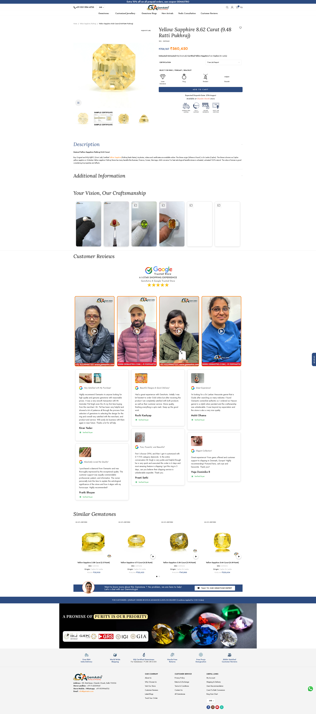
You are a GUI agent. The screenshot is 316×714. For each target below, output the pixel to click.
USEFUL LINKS (212, 674)
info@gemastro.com (86, 691)
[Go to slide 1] (156, 576)
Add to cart (201, 89)
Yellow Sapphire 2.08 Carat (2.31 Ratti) (94, 562)
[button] (94, 331)
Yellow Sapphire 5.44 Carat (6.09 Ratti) (222, 562)
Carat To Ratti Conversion (216, 690)
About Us (148, 678)
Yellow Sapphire (115, 157)
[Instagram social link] (213, 707)
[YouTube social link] (217, 707)
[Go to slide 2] (159, 576)
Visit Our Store (150, 686)
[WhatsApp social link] (222, 707)
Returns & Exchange (182, 682)
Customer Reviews (151, 690)
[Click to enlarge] (78, 103)
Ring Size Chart (212, 694)
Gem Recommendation (215, 686)
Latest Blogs (149, 694)
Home (75, 24)
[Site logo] (158, 7)
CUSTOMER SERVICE (183, 674)
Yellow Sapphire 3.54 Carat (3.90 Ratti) (179, 562)
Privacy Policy (180, 678)
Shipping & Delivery (214, 682)
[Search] (227, 7)
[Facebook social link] (208, 707)
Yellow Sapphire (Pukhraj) (88, 24)
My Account (211, 678)
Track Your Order (151, 698)
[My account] (232, 7)
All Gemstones (180, 694)
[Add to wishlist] (240, 28)
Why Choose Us (151, 682)
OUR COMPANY (151, 674)
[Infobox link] (86, 658)
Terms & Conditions (182, 686)
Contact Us (178, 690)
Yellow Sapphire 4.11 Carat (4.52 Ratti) (136, 562)
